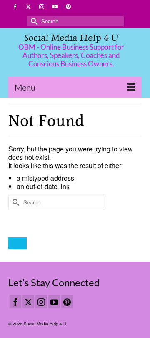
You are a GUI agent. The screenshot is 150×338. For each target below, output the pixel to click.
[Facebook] (15, 301)
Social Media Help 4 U (71, 37)
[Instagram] (41, 301)
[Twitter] (28, 301)
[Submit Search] (33, 21)
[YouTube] (54, 301)
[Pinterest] (67, 301)
